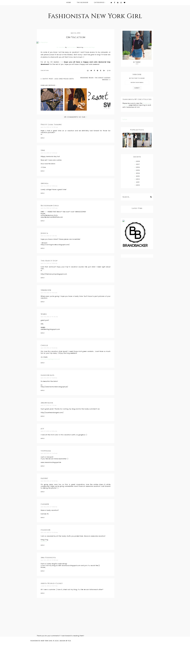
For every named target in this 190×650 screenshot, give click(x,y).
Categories (99, 2)
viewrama (46, 451)
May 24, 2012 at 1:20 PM (49, 236)
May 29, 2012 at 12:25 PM (49, 532)
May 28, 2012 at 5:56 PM (49, 507)
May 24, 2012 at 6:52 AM (49, 186)
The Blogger (82, 2)
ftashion (45, 530)
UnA (43, 150)
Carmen (45, 504)
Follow (125, 119)
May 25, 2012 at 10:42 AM (49, 317)
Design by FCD (65, 641)
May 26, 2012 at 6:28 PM (49, 378)
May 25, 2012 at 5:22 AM (49, 293)
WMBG (44, 314)
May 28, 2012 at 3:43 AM (49, 453)
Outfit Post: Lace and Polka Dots (58, 79)
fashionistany (71, 47)
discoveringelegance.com (50, 359)
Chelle (44, 345)
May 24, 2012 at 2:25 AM (49, 153)
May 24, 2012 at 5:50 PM (49, 263)
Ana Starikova (48, 557)
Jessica (44, 233)
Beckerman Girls (50, 205)
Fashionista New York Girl (95, 16)
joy (42, 428)
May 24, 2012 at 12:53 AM (49, 127)
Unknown (46, 290)
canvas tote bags (89, 47)
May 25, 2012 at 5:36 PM (49, 348)
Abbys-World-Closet (52, 583)
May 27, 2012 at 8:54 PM (49, 431)
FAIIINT (44, 478)
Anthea (44, 183)
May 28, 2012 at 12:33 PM (49, 481)
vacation (45, 70)
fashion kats (47, 375)
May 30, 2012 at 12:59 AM (49, 560)
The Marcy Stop (49, 261)
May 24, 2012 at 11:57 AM (49, 208)
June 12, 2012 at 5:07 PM (49, 586)
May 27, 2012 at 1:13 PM (48, 405)
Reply (43, 138)
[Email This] (88, 71)
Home (68, 2)
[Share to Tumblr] (100, 71)
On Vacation (61, 47)
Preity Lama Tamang (51, 124)
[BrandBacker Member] (137, 235)
